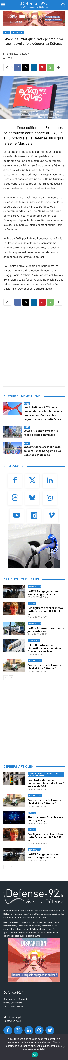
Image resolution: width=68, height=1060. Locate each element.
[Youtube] (17, 516)
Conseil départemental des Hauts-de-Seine (43, 775)
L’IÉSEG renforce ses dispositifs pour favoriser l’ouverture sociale (44, 648)
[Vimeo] (51, 516)
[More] (58, 67)
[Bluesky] (32, 498)
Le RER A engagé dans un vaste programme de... (43, 593)
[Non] (63, 1047)
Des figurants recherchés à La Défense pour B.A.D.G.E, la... (45, 611)
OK (35, 1054)
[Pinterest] (42, 67)
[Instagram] (50, 498)
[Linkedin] (34, 67)
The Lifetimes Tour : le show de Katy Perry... (46, 819)
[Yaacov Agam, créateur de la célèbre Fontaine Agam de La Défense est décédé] (12, 448)
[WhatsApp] (50, 67)
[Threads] (15, 498)
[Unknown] (34, 18)
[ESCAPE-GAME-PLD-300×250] (34, 959)
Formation (33, 641)
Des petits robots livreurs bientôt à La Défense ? (44, 667)
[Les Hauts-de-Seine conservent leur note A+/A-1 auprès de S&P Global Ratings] (14, 778)
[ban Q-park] (34, 546)
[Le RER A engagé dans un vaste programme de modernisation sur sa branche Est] (14, 591)
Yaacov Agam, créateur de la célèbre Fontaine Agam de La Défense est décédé (42, 451)
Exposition (17, 32)
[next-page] (11, 677)
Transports (34, 587)
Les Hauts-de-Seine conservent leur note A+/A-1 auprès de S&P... (46, 783)
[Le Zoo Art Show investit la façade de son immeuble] (12, 432)
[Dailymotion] (34, 516)
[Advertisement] (34, 345)
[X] (25, 67)
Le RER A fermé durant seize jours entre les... (46, 630)
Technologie (35, 661)
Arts (7, 32)
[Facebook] (17, 67)
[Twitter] (32, 481)
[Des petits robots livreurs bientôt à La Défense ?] (14, 665)
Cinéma (31, 603)
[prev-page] (5, 677)
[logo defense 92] (34, 5)
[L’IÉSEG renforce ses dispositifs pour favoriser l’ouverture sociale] (14, 645)
